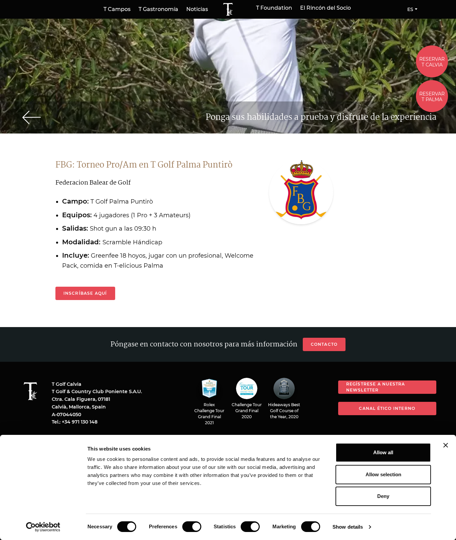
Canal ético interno (387, 408)
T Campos (117, 9)
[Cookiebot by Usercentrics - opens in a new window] (43, 527)
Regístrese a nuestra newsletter (375, 386)
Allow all (383, 452)
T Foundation (274, 8)
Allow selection (383, 474)
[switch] (191, 526)
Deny (383, 496)
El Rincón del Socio (325, 8)
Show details (347, 527)
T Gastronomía (158, 9)
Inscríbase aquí (85, 293)
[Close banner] (445, 445)
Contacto (324, 344)
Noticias (197, 9)
